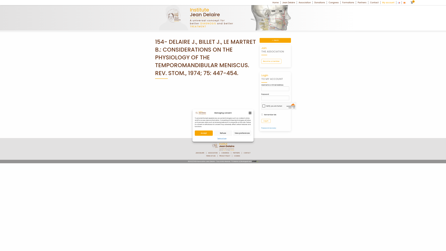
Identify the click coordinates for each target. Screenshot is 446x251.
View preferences (242, 133)
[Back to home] (174, 17)
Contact (374, 3)
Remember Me (270, 115)
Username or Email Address (272, 85)
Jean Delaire (288, 3)
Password (265, 94)
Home (275, 3)
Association (305, 3)
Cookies (237, 156)
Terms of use (221, 138)
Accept (204, 133)
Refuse (223, 133)
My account (388, 3)
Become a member (271, 61)
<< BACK (275, 40)
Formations (348, 3)
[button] (250, 113)
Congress (334, 3)
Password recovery (268, 128)
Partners (362, 3)
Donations (319, 3)
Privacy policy (224, 156)
